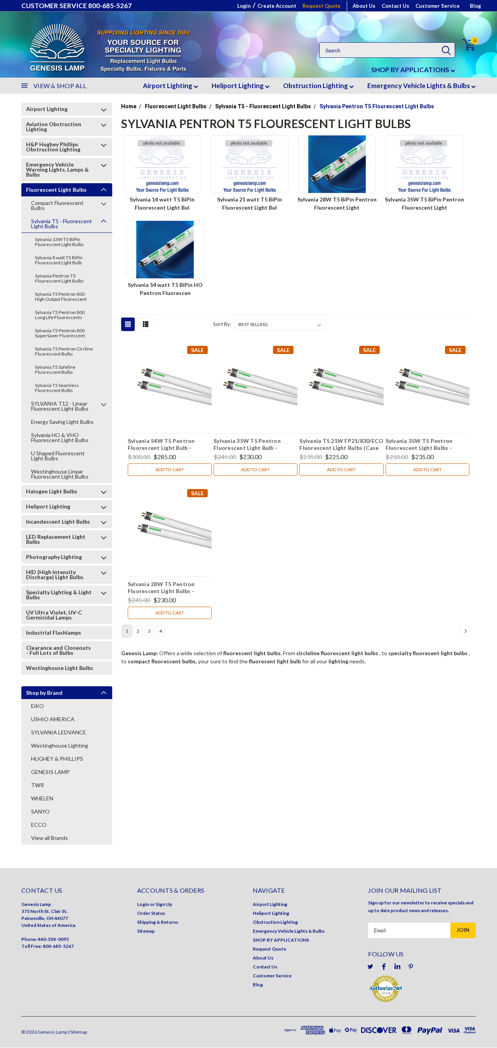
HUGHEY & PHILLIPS (57, 758)
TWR (37, 785)
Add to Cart (169, 469)
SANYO (40, 811)
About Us (364, 6)
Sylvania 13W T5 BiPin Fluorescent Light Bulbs (59, 241)
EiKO (37, 706)
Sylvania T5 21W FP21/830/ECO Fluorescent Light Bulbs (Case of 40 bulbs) (341, 445)
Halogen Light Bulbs (51, 491)
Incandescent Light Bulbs (58, 521)
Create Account (276, 6)
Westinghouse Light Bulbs (59, 668)
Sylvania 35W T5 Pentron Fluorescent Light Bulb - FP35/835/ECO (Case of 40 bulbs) (248, 445)
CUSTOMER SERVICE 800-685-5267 (76, 6)
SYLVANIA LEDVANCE (58, 732)
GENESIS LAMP (50, 772)
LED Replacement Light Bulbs (55, 539)
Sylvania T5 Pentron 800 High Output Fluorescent (61, 296)
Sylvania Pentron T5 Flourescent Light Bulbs (59, 278)
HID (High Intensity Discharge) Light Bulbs (54, 574)
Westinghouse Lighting (59, 745)
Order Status (151, 913)
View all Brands (49, 838)
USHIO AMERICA (53, 719)
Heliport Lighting (238, 86)
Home (128, 106)
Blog (475, 6)
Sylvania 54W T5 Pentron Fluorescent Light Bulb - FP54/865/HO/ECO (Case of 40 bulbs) (168, 445)
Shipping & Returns (157, 922)
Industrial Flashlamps (53, 632)
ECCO (39, 824)
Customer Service (437, 6)
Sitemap (146, 931)
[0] (464, 45)
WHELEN (42, 798)
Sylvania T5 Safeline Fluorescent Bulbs (55, 369)
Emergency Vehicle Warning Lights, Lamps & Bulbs (57, 169)
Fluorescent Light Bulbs (56, 189)
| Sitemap (77, 1032)
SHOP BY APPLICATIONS (410, 70)
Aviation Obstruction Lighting (53, 126)
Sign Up (164, 904)
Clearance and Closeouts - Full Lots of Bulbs (58, 650)
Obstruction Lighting (316, 86)
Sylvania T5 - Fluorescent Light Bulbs (61, 223)
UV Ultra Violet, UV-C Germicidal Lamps (54, 615)
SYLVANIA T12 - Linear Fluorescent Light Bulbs (60, 406)
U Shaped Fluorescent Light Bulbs (58, 456)
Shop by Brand (44, 692)
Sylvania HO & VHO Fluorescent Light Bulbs (60, 437)
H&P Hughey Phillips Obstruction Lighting (53, 147)
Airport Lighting (168, 86)
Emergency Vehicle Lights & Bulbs (419, 86)
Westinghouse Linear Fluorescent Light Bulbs (60, 474)
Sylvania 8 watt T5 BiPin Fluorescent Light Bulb (59, 260)
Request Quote (321, 6)
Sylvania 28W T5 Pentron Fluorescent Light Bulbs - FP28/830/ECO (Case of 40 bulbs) (163, 588)
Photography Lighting (54, 556)
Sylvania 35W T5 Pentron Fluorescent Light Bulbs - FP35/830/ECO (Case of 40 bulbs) (420, 445)
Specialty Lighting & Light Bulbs (59, 594)
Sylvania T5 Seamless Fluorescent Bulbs (57, 387)
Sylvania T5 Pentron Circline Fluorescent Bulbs (64, 351)
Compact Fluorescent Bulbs (57, 205)
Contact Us (395, 6)
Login (244, 6)
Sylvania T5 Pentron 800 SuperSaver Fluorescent (60, 333)
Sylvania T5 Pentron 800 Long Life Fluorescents (60, 314)
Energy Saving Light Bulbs (62, 421)
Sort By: (222, 324)
